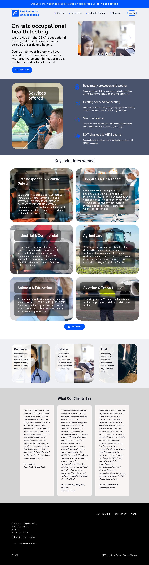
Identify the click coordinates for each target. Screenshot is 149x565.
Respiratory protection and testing (105, 85)
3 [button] (106, 54)
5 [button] (114, 54)
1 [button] (98, 54)
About (134, 514)
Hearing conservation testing (101, 102)
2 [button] (102, 54)
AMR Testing (103, 514)
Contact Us (120, 514)
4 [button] (110, 54)
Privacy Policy (115, 555)
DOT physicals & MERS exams (102, 134)
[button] (62, 13)
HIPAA (104, 555)
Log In (132, 13)
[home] (26, 13)
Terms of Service (130, 555)
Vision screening (94, 118)
